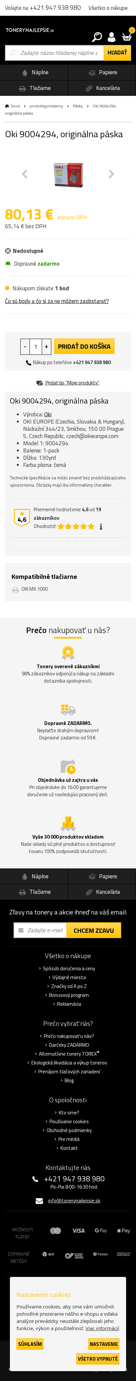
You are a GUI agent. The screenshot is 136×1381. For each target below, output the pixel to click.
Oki (47, 414)
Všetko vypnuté (98, 1359)
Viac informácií (102, 1328)
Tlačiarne (39, 88)
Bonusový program (69, 995)
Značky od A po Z (69, 986)
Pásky (78, 106)
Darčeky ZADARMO (69, 1045)
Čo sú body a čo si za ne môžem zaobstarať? (57, 301)
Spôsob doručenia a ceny (69, 968)
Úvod (15, 106)
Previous (24, 174)
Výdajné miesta (69, 977)
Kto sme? (69, 1112)
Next (111, 174)
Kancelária (107, 88)
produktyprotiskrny (46, 106)
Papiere (107, 72)
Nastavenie (104, 1344)
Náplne (39, 72)
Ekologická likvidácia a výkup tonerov (69, 1062)
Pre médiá (69, 1139)
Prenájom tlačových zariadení (69, 1071)
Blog (69, 1080)
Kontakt (69, 1148)
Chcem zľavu (94, 930)
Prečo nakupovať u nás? (69, 1036)
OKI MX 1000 (34, 589)
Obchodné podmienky (69, 1130)
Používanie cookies (69, 1121)
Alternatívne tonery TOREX (69, 1054)
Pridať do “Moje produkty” (72, 382)
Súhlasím (30, 1344)
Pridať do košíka (84, 346)
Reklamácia (69, 1004)
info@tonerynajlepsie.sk (74, 1200)
